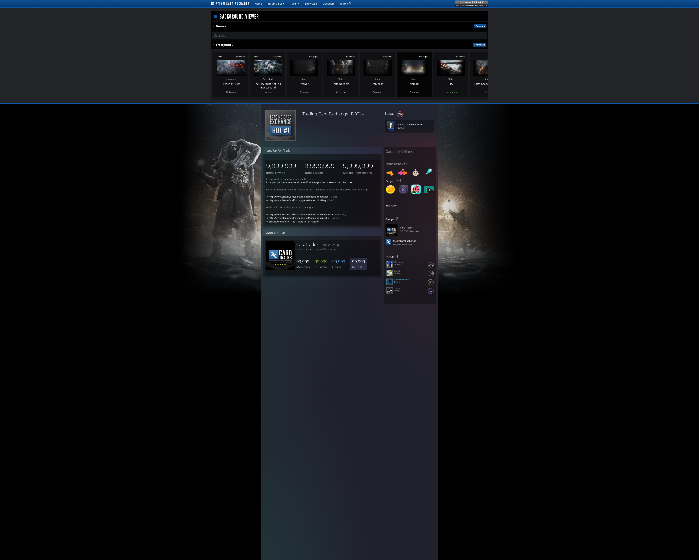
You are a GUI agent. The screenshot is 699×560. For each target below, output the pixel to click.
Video (219, 56)
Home (258, 3)
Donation (328, 3)
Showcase (311, 3)
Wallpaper (240, 56)
